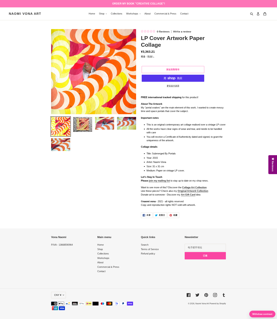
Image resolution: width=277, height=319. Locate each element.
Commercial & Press (108, 267)
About (100, 262)
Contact (101, 271)
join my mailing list (159, 180)
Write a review (182, 31)
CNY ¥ (57, 295)
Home (100, 244)
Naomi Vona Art (25, 13)
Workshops (103, 258)
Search (144, 244)
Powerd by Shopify (218, 303)
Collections (103, 253)
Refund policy (148, 253)
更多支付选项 (173, 86)
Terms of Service (150, 249)
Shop (100, 249)
